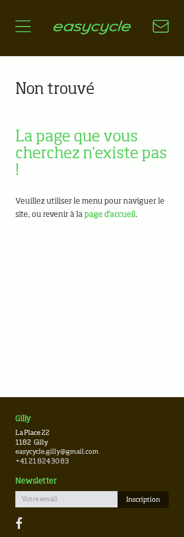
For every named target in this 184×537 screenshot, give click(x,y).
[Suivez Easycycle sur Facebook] (18, 524)
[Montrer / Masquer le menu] (23, 28)
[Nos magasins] (155, 28)
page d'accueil (109, 214)
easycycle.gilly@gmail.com (57, 452)
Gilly (23, 419)
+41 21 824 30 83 (42, 461)
